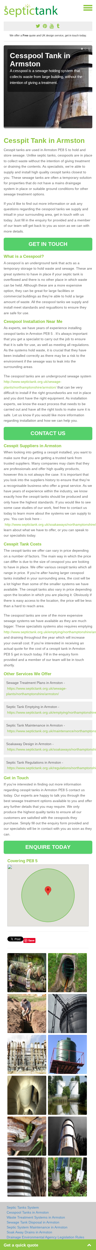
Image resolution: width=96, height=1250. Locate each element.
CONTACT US (48, 433)
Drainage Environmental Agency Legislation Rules (45, 1237)
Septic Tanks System (23, 1207)
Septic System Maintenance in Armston (37, 1227)
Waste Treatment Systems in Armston (36, 1217)
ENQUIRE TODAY (47, 847)
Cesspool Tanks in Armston (28, 1212)
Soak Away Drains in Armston (29, 1232)
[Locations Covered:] (6, 7)
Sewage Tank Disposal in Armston (33, 1222)
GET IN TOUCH (48, 244)
